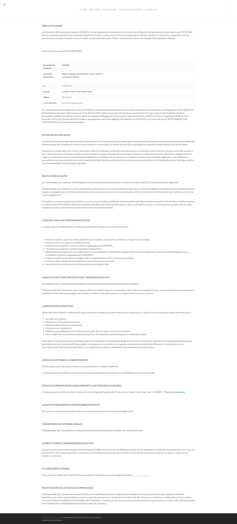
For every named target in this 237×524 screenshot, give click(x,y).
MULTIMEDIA (110, 9)
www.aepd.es (178, 392)
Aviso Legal (90, 517)
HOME (83, 9)
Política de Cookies (56, 520)
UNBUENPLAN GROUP (70, 517)
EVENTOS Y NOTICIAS (130, 9)
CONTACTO (151, 9)
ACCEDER (82, 517)
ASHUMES (94, 9)
